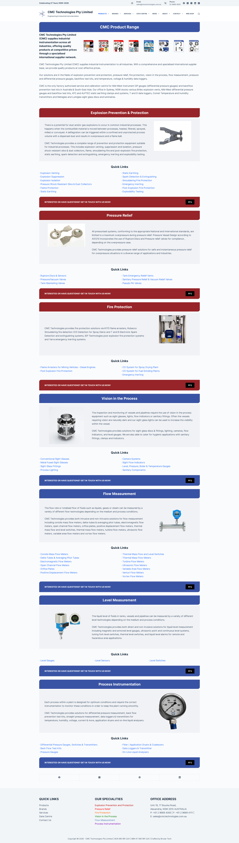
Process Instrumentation (108, 823)
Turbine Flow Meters (133, 561)
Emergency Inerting (132, 184)
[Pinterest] (140, 777)
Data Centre (45, 816)
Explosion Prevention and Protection (114, 805)
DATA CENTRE (142, 14)
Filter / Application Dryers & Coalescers (143, 744)
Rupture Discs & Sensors (53, 275)
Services (43, 812)
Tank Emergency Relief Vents (137, 275)
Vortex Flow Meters (132, 576)
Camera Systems (131, 459)
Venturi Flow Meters (133, 572)
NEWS (154, 14)
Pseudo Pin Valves (131, 283)
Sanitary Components (134, 470)
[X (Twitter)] (188, 3)
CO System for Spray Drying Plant (140, 367)
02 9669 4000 (175, 4)
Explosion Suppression (52, 176)
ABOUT (165, 14)
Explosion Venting (49, 173)
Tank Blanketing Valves (52, 283)
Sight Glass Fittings (50, 466)
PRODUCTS (102, 14)
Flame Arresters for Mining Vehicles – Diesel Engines (67, 367)
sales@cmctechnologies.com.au (148, 4)
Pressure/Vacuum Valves (53, 279)
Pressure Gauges (49, 752)
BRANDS (115, 14)
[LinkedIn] (195, 3)
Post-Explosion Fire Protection (138, 188)
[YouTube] (199, 3)
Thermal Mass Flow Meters (136, 557)
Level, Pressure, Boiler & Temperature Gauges (146, 466)
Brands (43, 809)
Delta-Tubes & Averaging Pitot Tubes (59, 557)
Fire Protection (103, 812)
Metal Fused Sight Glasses (54, 462)
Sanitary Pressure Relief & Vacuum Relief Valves (147, 279)
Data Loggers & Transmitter (137, 748)
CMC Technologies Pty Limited (70, 12)
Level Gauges (47, 660)
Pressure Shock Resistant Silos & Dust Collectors (66, 184)
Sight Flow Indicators (133, 462)
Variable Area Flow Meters (136, 569)
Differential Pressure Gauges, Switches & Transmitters (68, 744)
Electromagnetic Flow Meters (55, 561)
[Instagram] (191, 3)
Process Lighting (49, 470)
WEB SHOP (190, 14)
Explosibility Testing (132, 191)
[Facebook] (184, 3)
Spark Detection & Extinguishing (139, 176)
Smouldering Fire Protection (137, 180)
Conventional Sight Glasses (54, 459)
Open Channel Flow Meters (54, 565)
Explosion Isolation (50, 180)
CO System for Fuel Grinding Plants (141, 371)
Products (44, 805)
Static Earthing (48, 191)
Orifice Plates (47, 569)
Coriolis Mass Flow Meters (54, 554)
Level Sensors (102, 660)
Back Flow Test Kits (50, 748)
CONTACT (176, 14)
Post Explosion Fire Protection (56, 371)
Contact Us (45, 820)
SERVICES (127, 14)
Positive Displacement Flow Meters (58, 572)
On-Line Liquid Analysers (135, 752)
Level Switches (157, 660)
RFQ (190, 202)
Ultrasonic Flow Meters (134, 565)
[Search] (199, 14)
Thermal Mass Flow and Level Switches (143, 554)
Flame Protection (49, 188)
